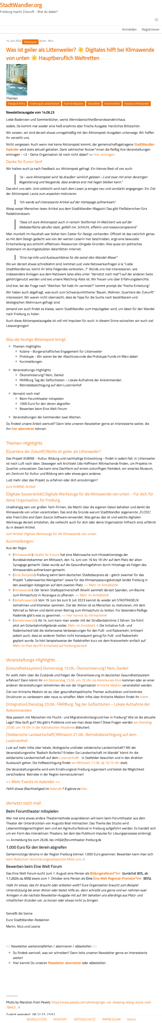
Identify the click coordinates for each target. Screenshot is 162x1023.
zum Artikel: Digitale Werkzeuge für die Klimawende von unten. (51, 533)
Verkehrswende (25, 600)
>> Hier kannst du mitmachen (83, 615)
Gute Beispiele (24, 574)
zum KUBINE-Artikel (20, 486)
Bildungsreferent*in (104, 873)
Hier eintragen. (104, 154)
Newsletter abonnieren (64, 962)
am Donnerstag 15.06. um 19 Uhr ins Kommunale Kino (82, 680)
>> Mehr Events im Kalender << (33, 781)
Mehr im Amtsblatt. (82, 625)
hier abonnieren (23, 428)
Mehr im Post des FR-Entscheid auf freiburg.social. (49, 645)
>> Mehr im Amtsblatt (100, 584)
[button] (156, 19)
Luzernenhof (68, 757)
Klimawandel (23, 554)
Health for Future (46, 554)
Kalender (56, 788)
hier (143, 696)
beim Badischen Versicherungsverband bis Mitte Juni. (44, 859)
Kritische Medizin (109, 685)
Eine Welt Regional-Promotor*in (116, 878)
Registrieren (150, 29)
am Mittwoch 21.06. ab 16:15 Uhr (96, 762)
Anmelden (129, 29)
